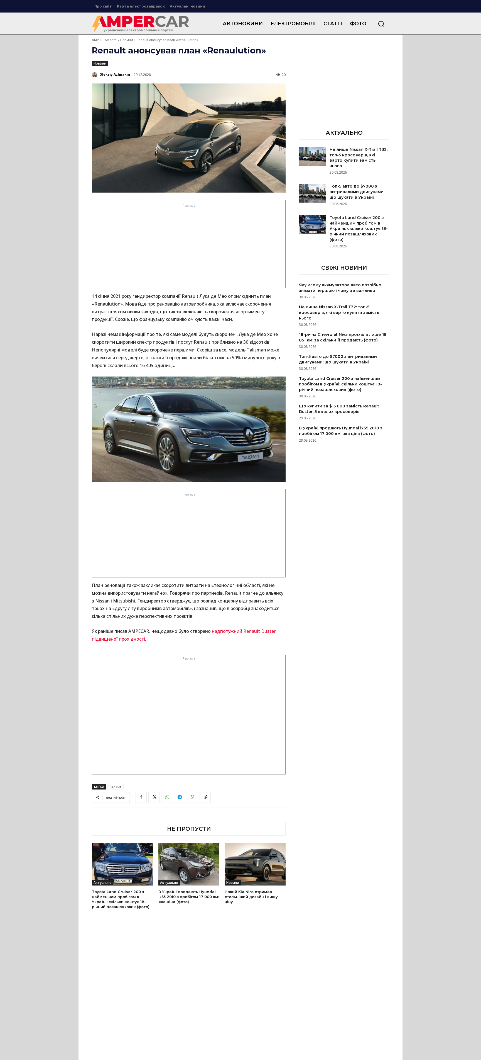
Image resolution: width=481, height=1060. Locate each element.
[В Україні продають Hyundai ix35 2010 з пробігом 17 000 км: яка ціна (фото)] (188, 864)
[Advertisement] (189, 248)
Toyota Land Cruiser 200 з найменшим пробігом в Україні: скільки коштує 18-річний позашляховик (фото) (359, 228)
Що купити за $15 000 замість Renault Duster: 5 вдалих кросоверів (339, 409)
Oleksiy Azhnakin (114, 74)
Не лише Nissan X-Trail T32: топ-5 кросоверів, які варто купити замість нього (358, 157)
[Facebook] (141, 797)
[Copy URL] (205, 797)
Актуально (103, 882)
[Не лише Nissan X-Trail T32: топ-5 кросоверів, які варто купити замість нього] (312, 156)
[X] (153, 797)
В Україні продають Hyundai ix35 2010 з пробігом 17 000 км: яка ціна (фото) (188, 896)
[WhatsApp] (166, 797)
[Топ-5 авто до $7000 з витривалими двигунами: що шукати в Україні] (312, 193)
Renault (115, 786)
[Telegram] (179, 797)
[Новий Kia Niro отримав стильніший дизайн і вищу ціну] (255, 864)
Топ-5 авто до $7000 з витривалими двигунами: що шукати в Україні (357, 192)
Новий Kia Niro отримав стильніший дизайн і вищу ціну (251, 896)
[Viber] (192, 797)
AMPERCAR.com (104, 40)
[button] (381, 24)
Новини (126, 40)
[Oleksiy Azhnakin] (95, 74)
